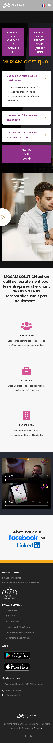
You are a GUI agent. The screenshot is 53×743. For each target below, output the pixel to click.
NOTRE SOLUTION (27, 154)
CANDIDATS (12, 610)
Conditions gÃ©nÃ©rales (18, 638)
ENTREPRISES (12, 621)
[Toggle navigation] (49, 5)
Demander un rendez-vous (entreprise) (39, 42)
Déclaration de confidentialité (20, 632)
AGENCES (10, 616)
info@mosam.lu (13, 695)
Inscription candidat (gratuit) (13, 42)
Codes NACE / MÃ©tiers (18, 627)
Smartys (38, 728)
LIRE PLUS (26, 355)
